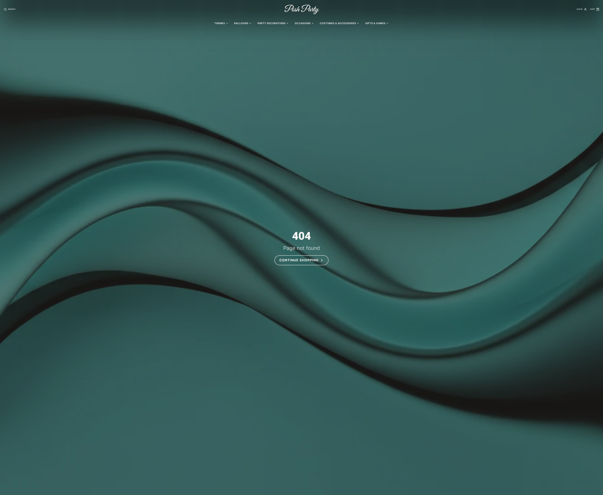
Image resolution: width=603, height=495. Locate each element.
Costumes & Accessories (338, 23)
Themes (219, 23)
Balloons (241, 23)
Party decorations (272, 23)
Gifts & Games (375, 23)
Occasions (303, 23)
